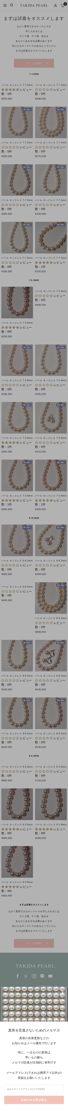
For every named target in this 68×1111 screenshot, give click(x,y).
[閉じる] (62, 992)
